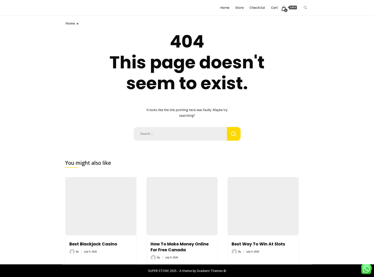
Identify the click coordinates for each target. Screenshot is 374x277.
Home (224, 7)
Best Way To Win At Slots (258, 244)
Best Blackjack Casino (93, 244)
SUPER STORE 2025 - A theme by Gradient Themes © (187, 271)
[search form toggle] (305, 7)
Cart (274, 7)
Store (239, 7)
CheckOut (257, 7)
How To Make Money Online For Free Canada (180, 247)
